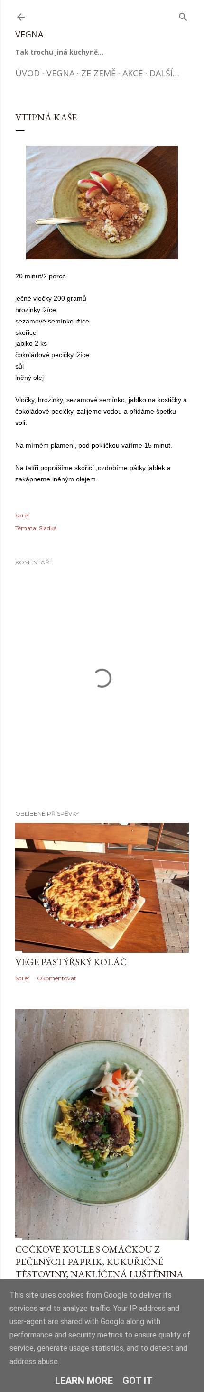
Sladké (47, 528)
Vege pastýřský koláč (71, 962)
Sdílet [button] (22, 515)
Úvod (27, 73)
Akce (132, 73)
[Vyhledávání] (183, 15)
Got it (137, 1380)
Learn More (84, 1380)
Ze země (98, 73)
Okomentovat (56, 978)
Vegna (29, 34)
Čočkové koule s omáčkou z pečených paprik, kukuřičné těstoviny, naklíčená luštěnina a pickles (99, 1267)
